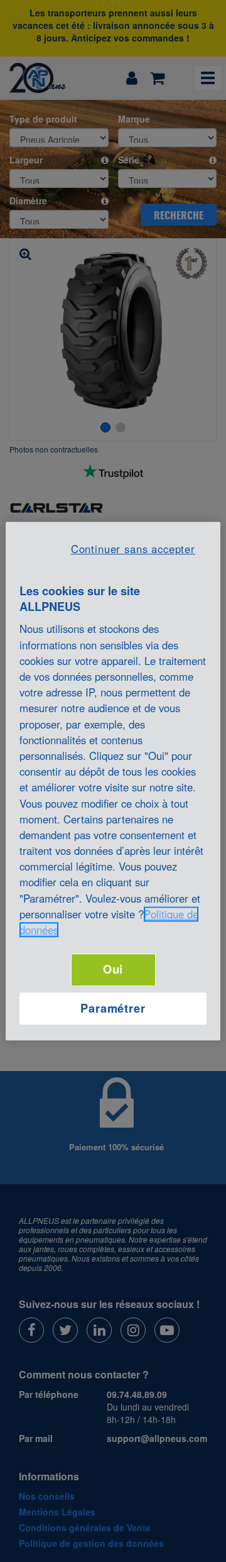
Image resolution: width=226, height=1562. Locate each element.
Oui (113, 969)
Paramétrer (113, 1008)
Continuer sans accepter (133, 548)
